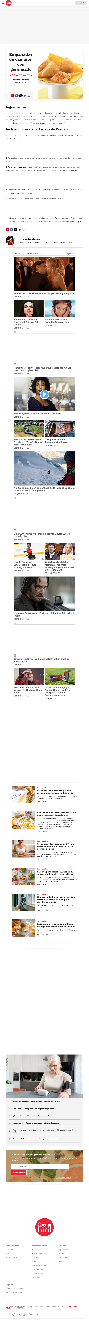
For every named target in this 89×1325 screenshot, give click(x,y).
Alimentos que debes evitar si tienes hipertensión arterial (37, 1101)
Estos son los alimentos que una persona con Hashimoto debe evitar (55, 791)
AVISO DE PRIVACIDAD (63, 1178)
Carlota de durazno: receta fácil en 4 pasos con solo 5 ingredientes (56, 813)
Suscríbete (81, 3)
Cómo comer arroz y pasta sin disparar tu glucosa (33, 1109)
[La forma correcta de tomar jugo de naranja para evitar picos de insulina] (23, 928)
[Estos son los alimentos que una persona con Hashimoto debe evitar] (23, 794)
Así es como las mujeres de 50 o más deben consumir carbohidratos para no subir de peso (56, 846)
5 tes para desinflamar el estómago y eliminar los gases (36, 1123)
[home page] (9, 3)
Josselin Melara (21, 82)
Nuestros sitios (39, 1245)
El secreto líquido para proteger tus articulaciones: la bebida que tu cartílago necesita (56, 899)
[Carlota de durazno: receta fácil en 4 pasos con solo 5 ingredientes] (23, 820)
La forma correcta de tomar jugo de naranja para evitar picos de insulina (56, 925)
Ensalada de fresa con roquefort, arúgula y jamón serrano (37, 1139)
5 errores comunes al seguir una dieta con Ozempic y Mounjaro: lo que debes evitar (45, 1131)
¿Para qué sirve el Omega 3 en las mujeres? (31, 1116)
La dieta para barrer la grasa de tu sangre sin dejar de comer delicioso (55, 873)
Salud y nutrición (43, 788)
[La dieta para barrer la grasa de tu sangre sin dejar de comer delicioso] (23, 876)
